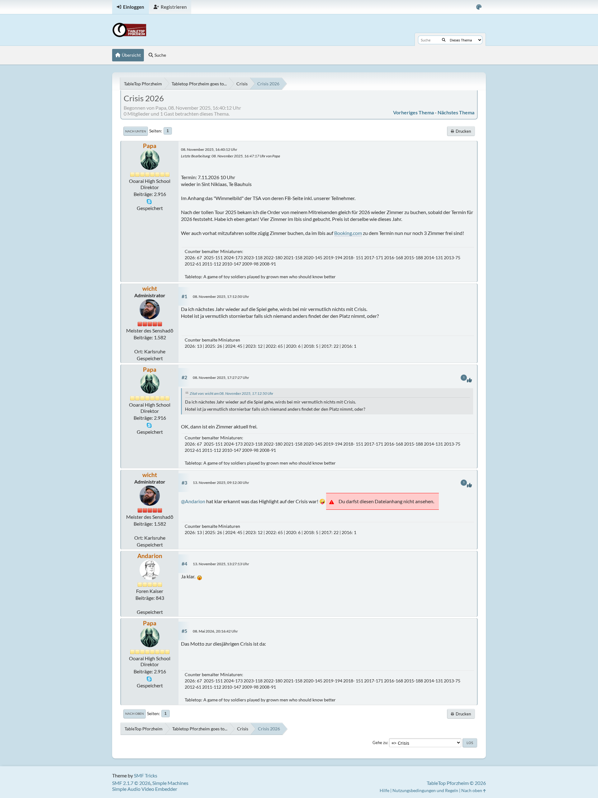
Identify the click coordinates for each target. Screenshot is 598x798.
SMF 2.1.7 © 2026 (131, 783)
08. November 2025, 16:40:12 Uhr (209, 149)
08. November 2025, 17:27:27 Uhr (221, 377)
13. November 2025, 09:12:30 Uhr (221, 482)
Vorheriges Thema (413, 112)
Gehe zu (380, 742)
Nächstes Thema (456, 112)
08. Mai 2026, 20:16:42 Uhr (215, 631)
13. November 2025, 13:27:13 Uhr (221, 564)
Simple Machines (170, 783)
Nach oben (134, 713)
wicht (149, 288)
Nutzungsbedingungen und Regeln (425, 790)
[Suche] (443, 40)
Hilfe (384, 790)
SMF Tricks (145, 775)
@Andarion (193, 501)
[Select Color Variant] (479, 7)
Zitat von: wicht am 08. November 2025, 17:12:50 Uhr (231, 393)
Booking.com (348, 233)
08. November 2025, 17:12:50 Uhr (221, 296)
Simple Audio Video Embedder (144, 789)
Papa (149, 145)
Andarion (149, 555)
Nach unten (135, 131)
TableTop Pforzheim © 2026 (456, 783)
